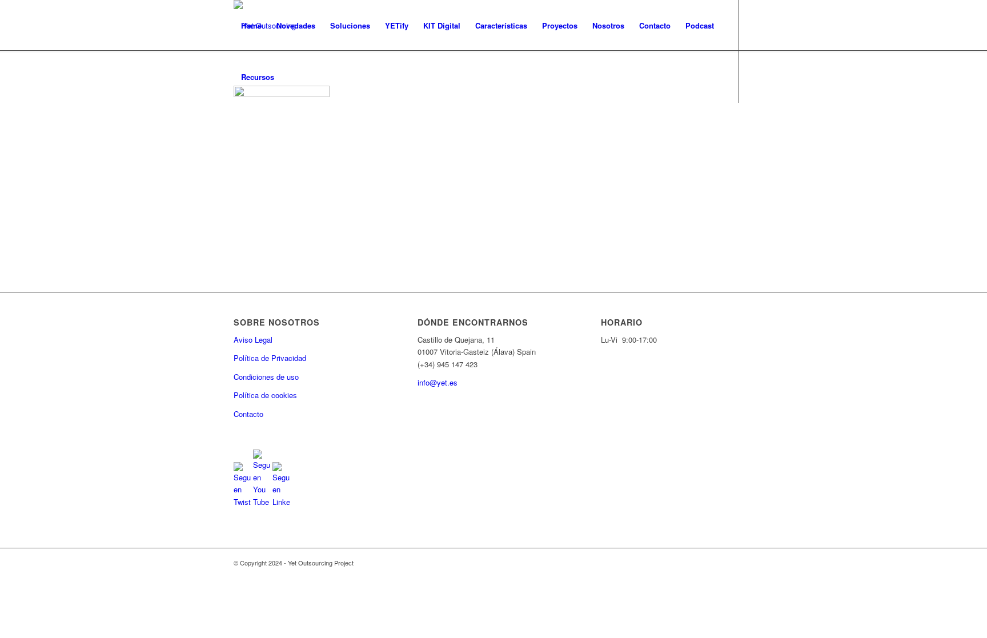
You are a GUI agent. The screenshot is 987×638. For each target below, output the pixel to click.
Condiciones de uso (266, 376)
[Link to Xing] (305, 128)
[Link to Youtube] (254, 128)
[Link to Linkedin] (271, 128)
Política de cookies (265, 395)
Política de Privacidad (270, 357)
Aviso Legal (253, 339)
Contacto (248, 413)
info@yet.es (438, 382)
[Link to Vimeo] (288, 128)
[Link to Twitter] (237, 128)
